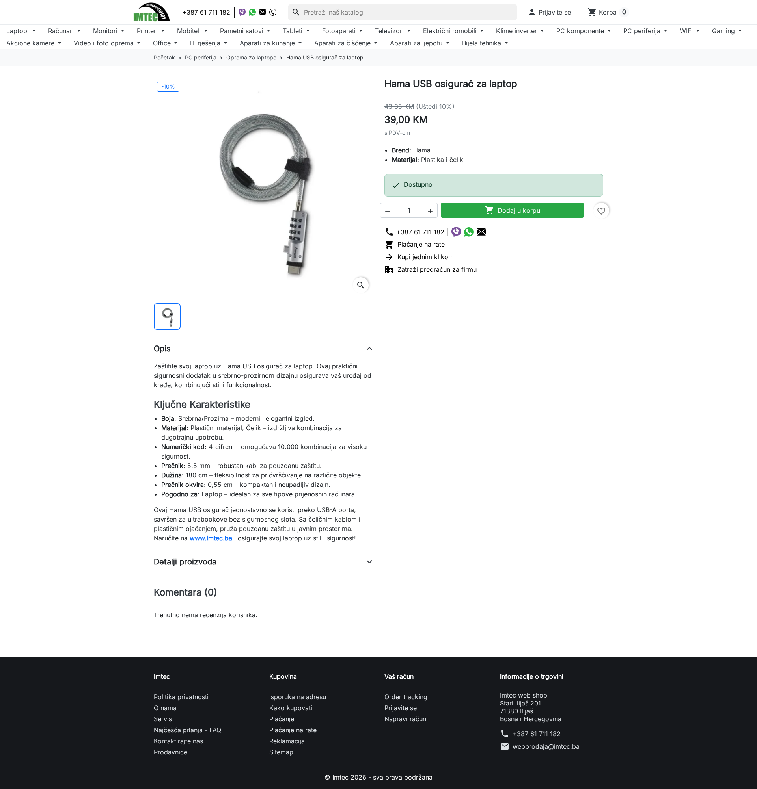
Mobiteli (190, 31)
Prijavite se (400, 708)
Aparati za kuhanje (268, 43)
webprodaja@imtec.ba (546, 746)
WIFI (687, 31)
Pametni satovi (242, 31)
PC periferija (642, 31)
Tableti (293, 31)
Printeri (148, 31)
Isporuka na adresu (297, 697)
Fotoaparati (340, 31)
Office (163, 43)
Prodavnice (170, 752)
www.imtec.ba (211, 538)
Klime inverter (517, 31)
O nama (165, 708)
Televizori (390, 31)
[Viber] (242, 12)
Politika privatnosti (181, 697)
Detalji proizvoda (185, 561)
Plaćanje (281, 719)
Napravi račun (405, 719)
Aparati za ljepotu (417, 43)
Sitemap (281, 752)
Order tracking (405, 697)
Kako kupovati (290, 708)
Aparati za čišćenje (343, 43)
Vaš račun (399, 676)
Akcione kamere (31, 43)
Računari (62, 31)
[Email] (262, 12)
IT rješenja (206, 43)
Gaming (724, 31)
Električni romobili (451, 31)
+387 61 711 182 (537, 734)
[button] (549, 12)
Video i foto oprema (105, 43)
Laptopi (18, 31)
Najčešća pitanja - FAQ (187, 730)
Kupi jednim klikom (419, 257)
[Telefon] (272, 12)
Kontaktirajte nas (178, 741)
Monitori (106, 31)
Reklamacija (287, 741)
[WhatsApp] (252, 12)
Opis (162, 348)
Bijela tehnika (482, 43)
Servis (163, 719)
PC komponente (581, 31)
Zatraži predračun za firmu (430, 269)
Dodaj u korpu (512, 210)
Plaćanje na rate (414, 244)
